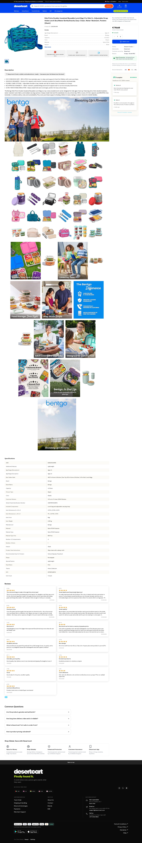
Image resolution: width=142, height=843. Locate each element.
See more (48, 47)
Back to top (71, 762)
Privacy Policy (123, 827)
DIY (51, 11)
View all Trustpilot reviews (124, 112)
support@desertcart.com (97, 810)
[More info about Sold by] (133, 46)
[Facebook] (126, 788)
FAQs (125, 833)
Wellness (16, 11)
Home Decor (25, 11)
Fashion (45, 11)
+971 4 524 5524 (94, 817)
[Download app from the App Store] (32, 831)
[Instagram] (119, 788)
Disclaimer (124, 830)
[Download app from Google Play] (20, 831)
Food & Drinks (36, 11)
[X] (122, 788)
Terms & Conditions (121, 824)
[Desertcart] (20, 6)
